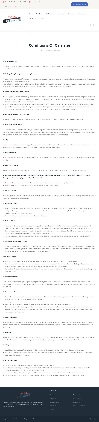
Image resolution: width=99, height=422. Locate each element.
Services (52, 409)
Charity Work (77, 398)
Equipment (76, 395)
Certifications (54, 402)
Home (41, 50)
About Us (53, 398)
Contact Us (76, 402)
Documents (53, 406)
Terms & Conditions (79, 406)
